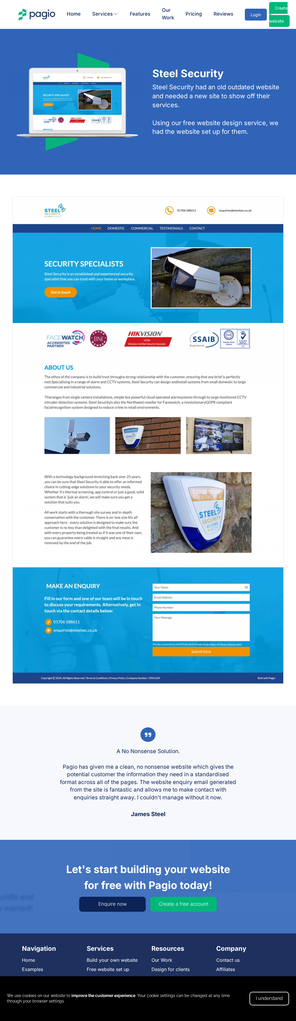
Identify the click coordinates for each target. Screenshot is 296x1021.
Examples (32, 969)
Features (140, 14)
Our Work (168, 14)
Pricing (194, 14)
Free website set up (108, 969)
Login (256, 14)
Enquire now (112, 904)
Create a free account (183, 904)
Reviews (223, 14)
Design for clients (170, 969)
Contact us (228, 960)
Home (74, 14)
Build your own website (112, 960)
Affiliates (225, 969)
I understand (269, 998)
